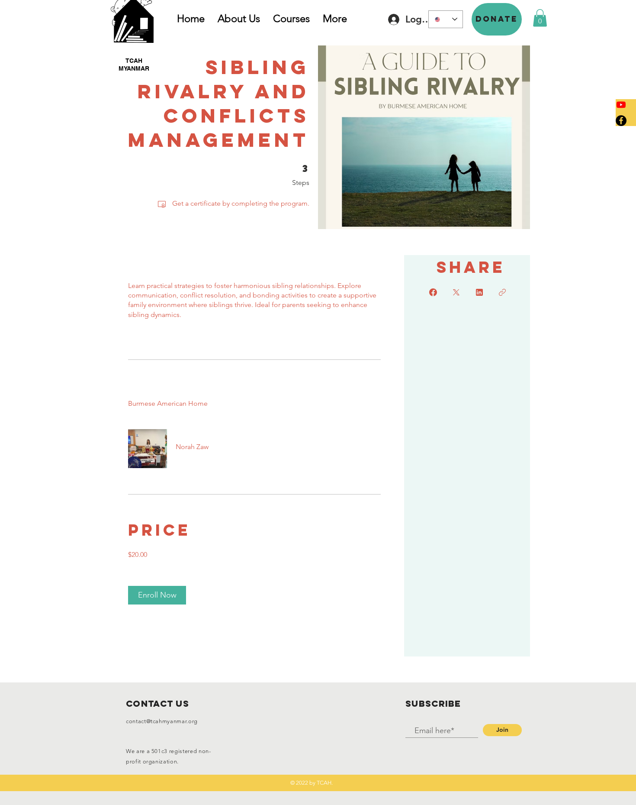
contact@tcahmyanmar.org (162, 721)
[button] (497, 19)
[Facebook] (621, 120)
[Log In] (391, 19)
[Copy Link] (502, 292)
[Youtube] (621, 104)
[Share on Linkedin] (479, 292)
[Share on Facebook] (433, 292)
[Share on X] (456, 292)
